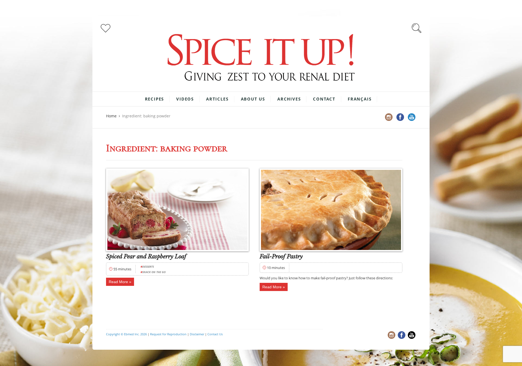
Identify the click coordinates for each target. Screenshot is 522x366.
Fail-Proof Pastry (281, 256)
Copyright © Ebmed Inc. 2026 (126, 334)
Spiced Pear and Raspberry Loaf (146, 256)
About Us (253, 99)
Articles (217, 99)
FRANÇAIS (359, 99)
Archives (289, 99)
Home (111, 115)
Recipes (154, 99)
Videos (185, 99)
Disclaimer (197, 334)
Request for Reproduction (168, 334)
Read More (118, 282)
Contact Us (215, 334)
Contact (324, 99)
